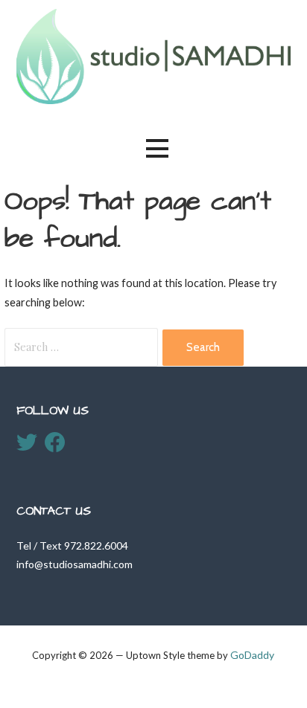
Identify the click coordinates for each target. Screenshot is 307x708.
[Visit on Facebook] (55, 446)
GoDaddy (252, 655)
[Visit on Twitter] (26, 446)
